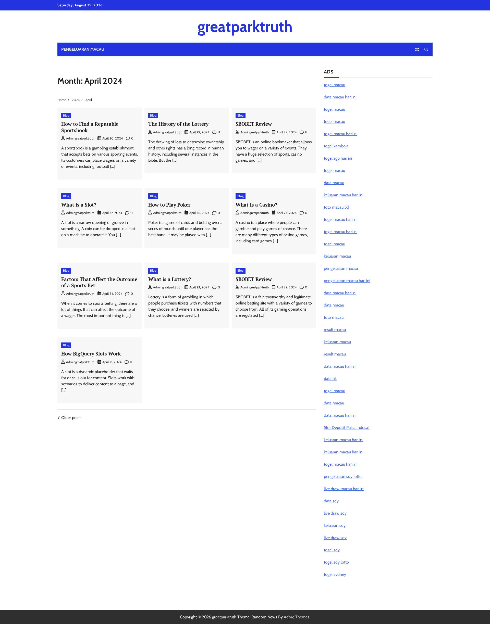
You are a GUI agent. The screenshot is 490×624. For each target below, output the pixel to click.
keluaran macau (337, 256)
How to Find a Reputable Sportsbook (89, 127)
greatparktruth (245, 26)
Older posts (71, 417)
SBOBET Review (254, 124)
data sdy (331, 501)
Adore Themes (296, 617)
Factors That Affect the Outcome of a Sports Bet (99, 282)
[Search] (426, 49)
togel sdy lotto (336, 562)
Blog (66, 115)
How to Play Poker (169, 204)
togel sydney (335, 574)
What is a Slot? (78, 204)
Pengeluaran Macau (82, 49)
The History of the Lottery (178, 124)
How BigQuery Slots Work (91, 353)
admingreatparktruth (80, 138)
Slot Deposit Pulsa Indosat (347, 427)
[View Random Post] (417, 49)
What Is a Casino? (256, 204)
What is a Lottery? (169, 279)
